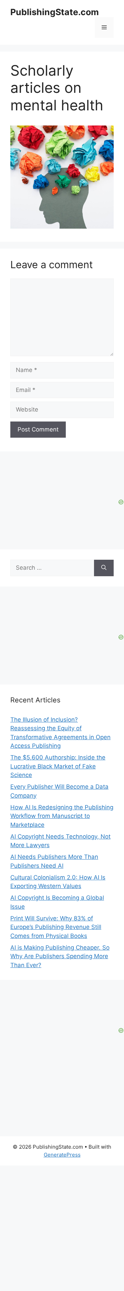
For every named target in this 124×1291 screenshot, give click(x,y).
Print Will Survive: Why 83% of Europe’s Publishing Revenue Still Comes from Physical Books (55, 927)
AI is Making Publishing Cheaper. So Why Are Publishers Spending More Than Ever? (60, 956)
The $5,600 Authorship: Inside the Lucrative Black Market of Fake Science (57, 766)
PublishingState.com (54, 12)
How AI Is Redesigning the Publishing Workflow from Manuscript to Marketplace (61, 816)
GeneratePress (62, 1154)
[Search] (104, 568)
